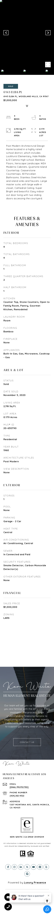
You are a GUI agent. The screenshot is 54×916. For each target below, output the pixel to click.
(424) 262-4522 (17, 795)
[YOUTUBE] (33, 867)
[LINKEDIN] (21, 867)
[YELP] (46, 867)
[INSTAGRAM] (14, 867)
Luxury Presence (35, 882)
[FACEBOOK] (8, 867)
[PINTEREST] (40, 867)
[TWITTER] (27, 867)
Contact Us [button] (27, 742)
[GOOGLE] (27, 874)
